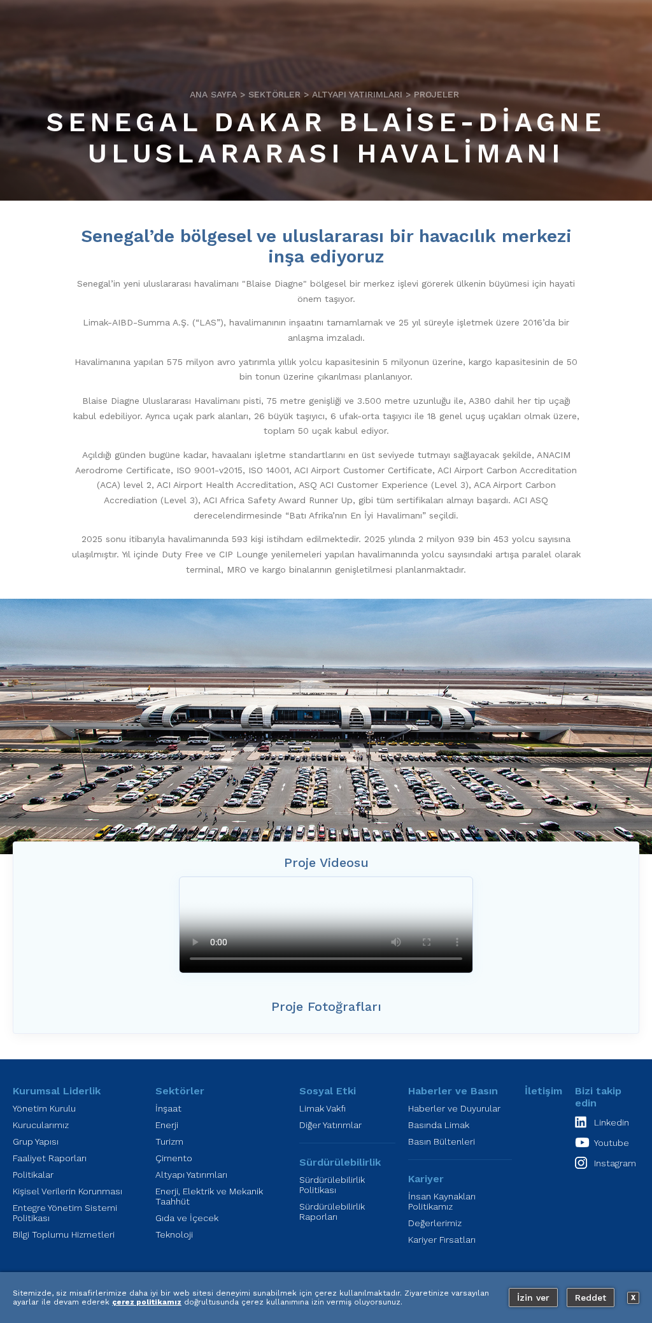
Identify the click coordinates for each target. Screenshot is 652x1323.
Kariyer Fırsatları (442, 1239)
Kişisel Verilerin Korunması (67, 1191)
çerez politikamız (146, 1302)
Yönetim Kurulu (44, 1108)
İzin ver (533, 1297)
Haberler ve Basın (453, 1091)
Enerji (166, 1125)
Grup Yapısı (36, 1141)
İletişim (543, 1091)
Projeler (436, 94)
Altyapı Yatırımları (357, 94)
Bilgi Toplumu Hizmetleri (64, 1234)
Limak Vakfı (322, 1108)
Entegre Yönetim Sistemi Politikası (65, 1213)
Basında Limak (438, 1125)
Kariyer (426, 1179)
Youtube (611, 1143)
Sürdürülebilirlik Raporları (332, 1211)
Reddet (590, 1297)
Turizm (169, 1141)
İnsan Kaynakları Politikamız (442, 1201)
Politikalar (33, 1174)
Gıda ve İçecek (186, 1218)
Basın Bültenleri (441, 1141)
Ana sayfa (213, 94)
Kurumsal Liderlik (57, 1091)
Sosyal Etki (327, 1091)
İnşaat (168, 1108)
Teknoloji (174, 1234)
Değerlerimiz (435, 1223)
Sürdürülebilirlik (340, 1162)
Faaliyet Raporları (50, 1158)
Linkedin (611, 1122)
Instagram (615, 1163)
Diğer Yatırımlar (330, 1125)
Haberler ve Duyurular (454, 1108)
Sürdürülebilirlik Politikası (332, 1185)
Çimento (173, 1158)
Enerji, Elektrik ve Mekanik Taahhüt (209, 1196)
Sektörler (274, 94)
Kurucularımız (41, 1125)
